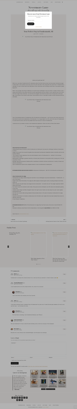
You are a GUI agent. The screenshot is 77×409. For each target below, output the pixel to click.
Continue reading (38, 26)
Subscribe (30, 23)
